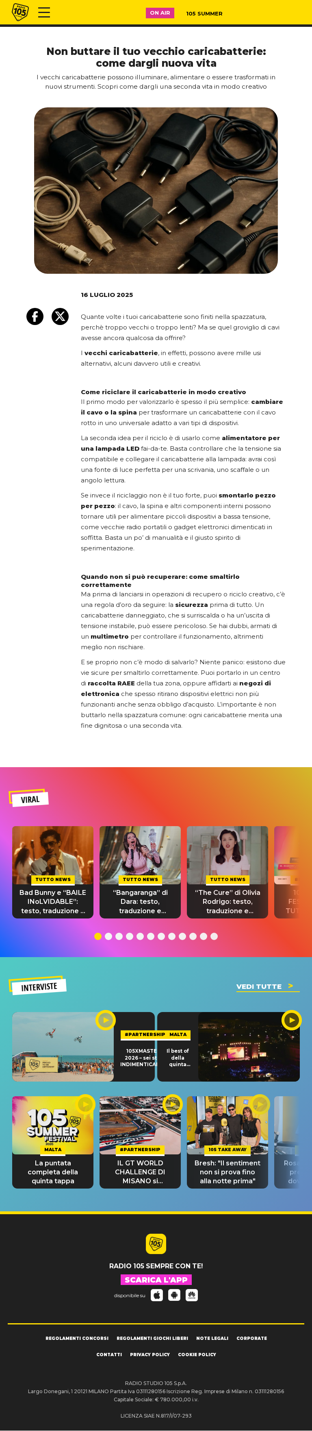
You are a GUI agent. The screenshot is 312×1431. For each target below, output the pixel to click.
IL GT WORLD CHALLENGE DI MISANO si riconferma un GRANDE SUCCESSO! (140, 1172)
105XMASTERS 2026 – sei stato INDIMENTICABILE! (144, 1057)
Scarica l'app (156, 1280)
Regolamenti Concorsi (77, 1338)
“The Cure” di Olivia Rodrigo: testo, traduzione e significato (227, 902)
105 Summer (204, 13)
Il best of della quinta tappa (178, 1058)
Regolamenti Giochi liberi (152, 1338)
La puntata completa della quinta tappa (53, 1172)
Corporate (251, 1338)
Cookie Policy (197, 1354)
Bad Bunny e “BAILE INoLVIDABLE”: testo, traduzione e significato (53, 902)
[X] (60, 316)
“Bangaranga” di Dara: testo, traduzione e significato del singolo (140, 902)
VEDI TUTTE (259, 986)
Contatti (109, 1354)
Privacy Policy (150, 1354)
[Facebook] (34, 316)
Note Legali (212, 1338)
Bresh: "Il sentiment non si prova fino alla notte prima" (227, 1172)
